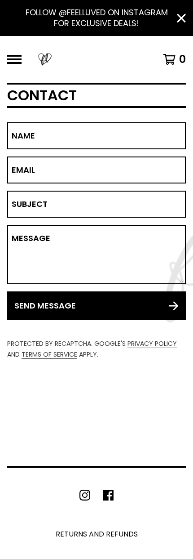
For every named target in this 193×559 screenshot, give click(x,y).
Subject (30, 204)
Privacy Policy (152, 343)
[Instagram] (84, 495)
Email (23, 170)
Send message (45, 305)
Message (31, 238)
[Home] (45, 59)
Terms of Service (49, 354)
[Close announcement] (181, 18)
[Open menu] (14, 59)
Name (23, 135)
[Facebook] (108, 495)
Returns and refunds (97, 534)
